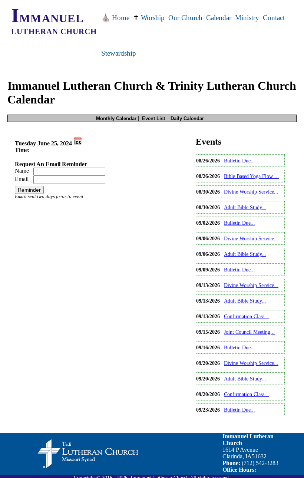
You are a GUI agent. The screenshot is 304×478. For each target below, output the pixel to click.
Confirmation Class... (246, 316)
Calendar (218, 18)
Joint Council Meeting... (249, 332)
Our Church (185, 18)
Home (115, 18)
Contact (274, 18)
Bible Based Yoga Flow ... (251, 176)
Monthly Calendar (116, 118)
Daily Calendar (187, 118)
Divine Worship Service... (251, 192)
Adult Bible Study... (245, 207)
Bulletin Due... (239, 161)
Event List (153, 118)
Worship (149, 18)
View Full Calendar (219, 422)
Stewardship (118, 53)
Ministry (247, 18)
